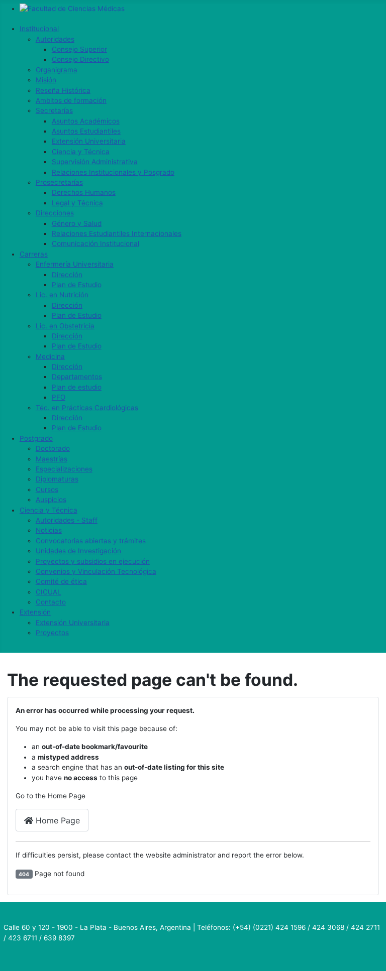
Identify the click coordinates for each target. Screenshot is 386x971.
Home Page (56, 820)
